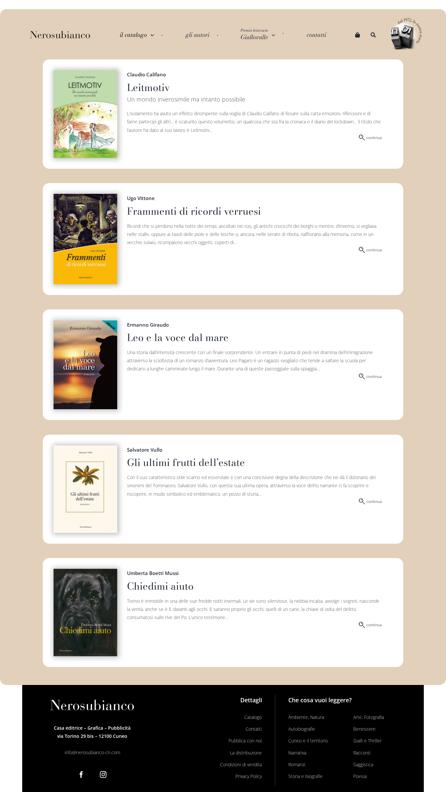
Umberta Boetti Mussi (153, 573)
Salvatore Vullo (144, 449)
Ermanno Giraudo (148, 324)
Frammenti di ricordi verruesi (194, 211)
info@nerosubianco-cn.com (92, 752)
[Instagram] (103, 774)
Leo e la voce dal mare (178, 337)
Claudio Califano (146, 74)
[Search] (373, 35)
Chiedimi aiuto (160, 586)
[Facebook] (81, 774)
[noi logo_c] (406, 34)
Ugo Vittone (141, 198)
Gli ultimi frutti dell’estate (186, 462)
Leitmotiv (148, 87)
